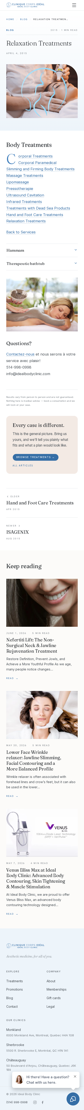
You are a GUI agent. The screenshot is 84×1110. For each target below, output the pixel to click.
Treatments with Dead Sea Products (38, 208)
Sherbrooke (15, 1045)
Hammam (15, 250)
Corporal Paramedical (37, 162)
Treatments (14, 981)
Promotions (14, 989)
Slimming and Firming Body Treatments (40, 169)
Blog (24, 19)
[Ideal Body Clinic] (25, 5)
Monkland (13, 1030)
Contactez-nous (20, 354)
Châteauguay (16, 1060)
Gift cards (54, 998)
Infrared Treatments (24, 201)
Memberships (57, 989)
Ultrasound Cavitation (25, 195)
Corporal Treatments (35, 156)
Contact (12, 1006)
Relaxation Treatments (26, 221)
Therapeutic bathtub (25, 263)
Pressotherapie (19, 188)
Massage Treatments (24, 175)
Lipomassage (17, 182)
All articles (23, 465)
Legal (51, 1006)
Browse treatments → (35, 457)
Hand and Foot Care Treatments (34, 214)
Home (10, 19)
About (51, 981)
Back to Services (21, 232)
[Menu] (74, 5)
